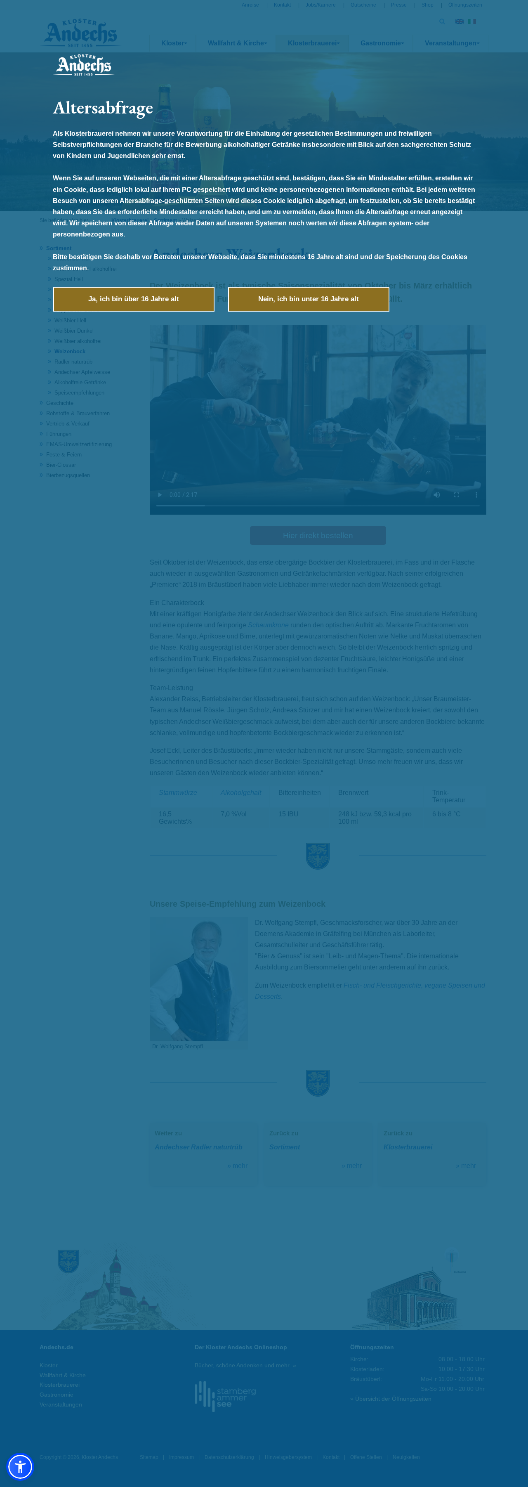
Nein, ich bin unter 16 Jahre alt (308, 299)
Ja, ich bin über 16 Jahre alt (133, 299)
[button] (20, 1467)
